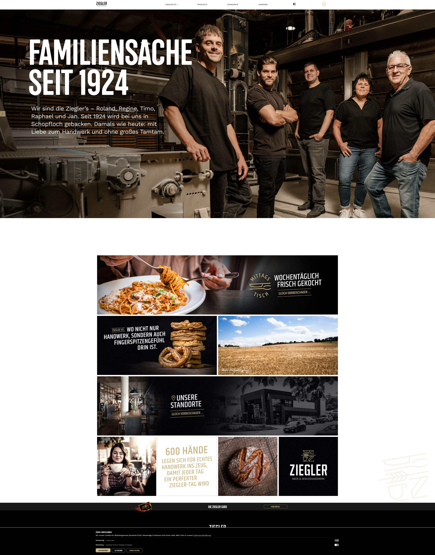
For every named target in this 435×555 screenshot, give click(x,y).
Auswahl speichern (134, 550)
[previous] (2, 113)
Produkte (202, 4)
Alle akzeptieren (103, 550)
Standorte (232, 4)
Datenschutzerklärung (202, 535)
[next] (432, 113)
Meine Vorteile (275, 507)
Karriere (263, 4)
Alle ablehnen (118, 550)
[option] (217, 114)
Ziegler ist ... (171, 4)
